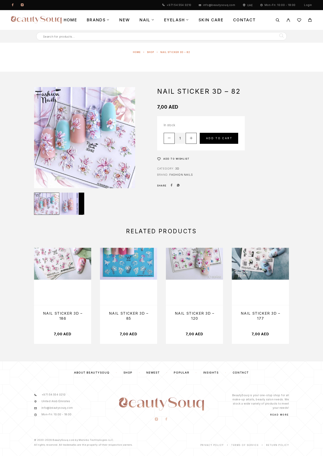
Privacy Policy (212, 445)
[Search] (277, 20)
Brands (96, 20)
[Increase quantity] (191, 138)
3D (177, 168)
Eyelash (174, 20)
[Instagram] (22, 5)
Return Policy (277, 445)
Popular (181, 372)
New (124, 20)
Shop (150, 52)
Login (308, 5)
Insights (211, 372)
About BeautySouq (91, 372)
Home (70, 20)
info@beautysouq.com (219, 5)
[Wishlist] (299, 21)
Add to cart (219, 138)
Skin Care (211, 20)
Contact (244, 20)
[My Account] (288, 20)
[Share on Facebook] (171, 185)
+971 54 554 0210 (179, 5)
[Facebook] (13, 5)
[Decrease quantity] (169, 138)
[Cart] (310, 20)
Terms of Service (245, 445)
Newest (153, 372)
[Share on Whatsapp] (178, 185)
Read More (279, 414)
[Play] (46, 204)
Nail (145, 20)
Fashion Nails (181, 174)
